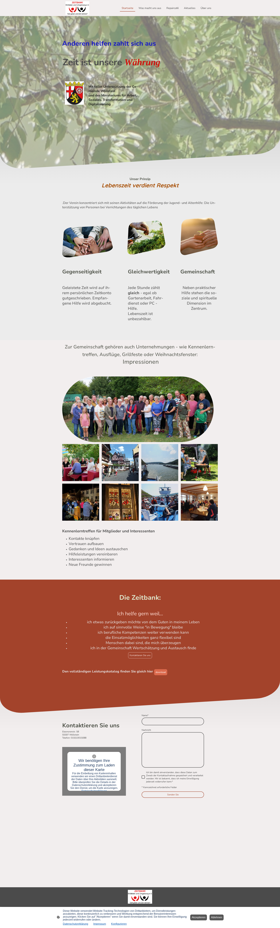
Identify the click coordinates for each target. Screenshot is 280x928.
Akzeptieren (198, 917)
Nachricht (146, 730)
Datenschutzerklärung (75, 923)
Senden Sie (173, 794)
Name (145, 715)
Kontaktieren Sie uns (140, 655)
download (161, 672)
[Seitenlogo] (77, 8)
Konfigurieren (119, 923)
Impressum (99, 923)
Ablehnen (216, 917)
